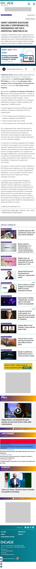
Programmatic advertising (12, 213)
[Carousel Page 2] (15, 428)
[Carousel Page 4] (20, 428)
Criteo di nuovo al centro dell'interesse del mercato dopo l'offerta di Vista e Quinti (26, 341)
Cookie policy (21, 532)
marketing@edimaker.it (7, 554)
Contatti (20, 534)
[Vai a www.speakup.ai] (34, 69)
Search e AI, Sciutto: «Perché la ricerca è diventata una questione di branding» (18, 490)
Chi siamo (3, 532)
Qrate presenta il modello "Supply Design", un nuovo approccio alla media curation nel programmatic (26, 301)
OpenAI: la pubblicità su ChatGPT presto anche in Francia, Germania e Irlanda (26, 354)
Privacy (3, 534)
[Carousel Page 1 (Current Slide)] (13, 428)
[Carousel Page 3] (18, 428)
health (22, 210)
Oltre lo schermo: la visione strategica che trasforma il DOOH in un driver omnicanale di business (26, 288)
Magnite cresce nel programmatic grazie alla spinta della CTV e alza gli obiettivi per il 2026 (25, 261)
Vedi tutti (4, 400)
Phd (32, 210)
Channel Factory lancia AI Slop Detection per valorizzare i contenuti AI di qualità (26, 274)
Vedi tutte (4, 470)
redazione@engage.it (7, 551)
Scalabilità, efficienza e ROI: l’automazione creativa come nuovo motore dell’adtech (26, 233)
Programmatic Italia (6, 15)
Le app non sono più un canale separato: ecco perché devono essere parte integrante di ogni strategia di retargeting (26, 315)
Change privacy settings (7, 537)
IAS (28, 210)
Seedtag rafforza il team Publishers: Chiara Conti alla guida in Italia (26, 327)
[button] (34, 4)
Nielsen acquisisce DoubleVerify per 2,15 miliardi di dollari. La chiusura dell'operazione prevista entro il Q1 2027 (25, 248)
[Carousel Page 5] (22, 428)
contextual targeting (10, 210)
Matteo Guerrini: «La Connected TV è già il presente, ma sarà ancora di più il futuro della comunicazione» (16, 422)
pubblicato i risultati (19, 77)
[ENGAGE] (7, 3)
